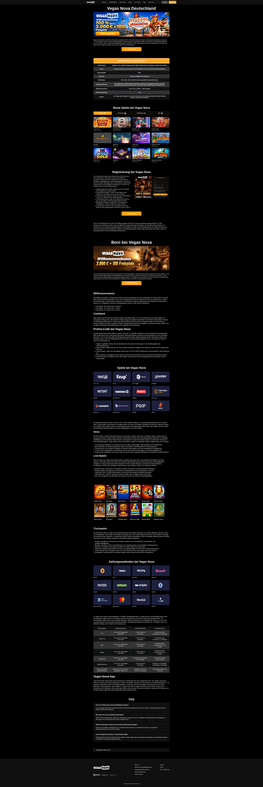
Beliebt (101, 113)
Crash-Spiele (140, 113)
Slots (159, 113)
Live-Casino (121, 113)
